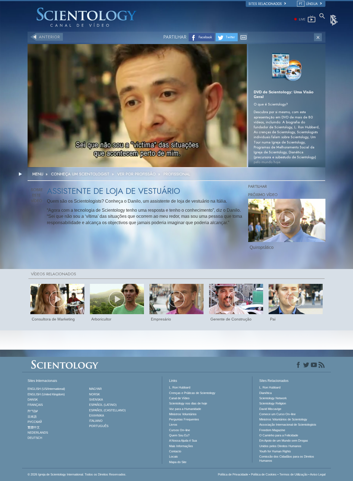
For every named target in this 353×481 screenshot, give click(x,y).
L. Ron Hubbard (179, 387)
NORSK (94, 394)
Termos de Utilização (293, 474)
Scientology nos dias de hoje (188, 403)
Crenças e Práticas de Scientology (192, 393)
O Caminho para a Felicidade (278, 435)
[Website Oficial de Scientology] (334, 19)
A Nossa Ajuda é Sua (183, 440)
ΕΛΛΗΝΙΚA (96, 415)
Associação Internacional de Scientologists (287, 424)
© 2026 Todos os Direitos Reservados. (77, 474)
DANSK (33, 399)
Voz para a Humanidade (185, 409)
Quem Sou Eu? (179, 435)
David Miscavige (270, 409)
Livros (173, 424)
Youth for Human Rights (275, 451)
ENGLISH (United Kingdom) (46, 394)
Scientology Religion (272, 403)
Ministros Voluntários (183, 414)
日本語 (32, 416)
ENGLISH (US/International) (46, 388)
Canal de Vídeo (179, 398)
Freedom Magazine (272, 430)
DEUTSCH (35, 437)
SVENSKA (96, 399)
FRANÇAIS (35, 404)
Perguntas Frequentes (184, 419)
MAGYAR (95, 388)
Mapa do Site (177, 462)
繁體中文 (34, 427)
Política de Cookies (264, 474)
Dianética (265, 393)
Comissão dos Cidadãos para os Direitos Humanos (286, 458)
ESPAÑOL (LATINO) (103, 404)
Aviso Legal (317, 474)
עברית (33, 411)
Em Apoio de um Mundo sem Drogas (283, 440)
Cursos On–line (179, 430)
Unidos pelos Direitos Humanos (280, 446)
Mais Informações (181, 446)
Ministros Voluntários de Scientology (283, 419)
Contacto (175, 451)
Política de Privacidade (233, 474)
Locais (173, 456)
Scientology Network (273, 398)
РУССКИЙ (35, 421)
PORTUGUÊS (98, 426)
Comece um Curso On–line (277, 414)
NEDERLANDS (38, 432)
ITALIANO (96, 420)
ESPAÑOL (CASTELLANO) (107, 410)
